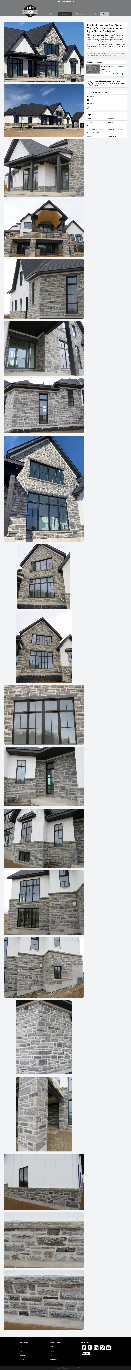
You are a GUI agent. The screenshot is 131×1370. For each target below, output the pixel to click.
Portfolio (53, 1347)
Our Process (54, 1355)
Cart (105, 14)
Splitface (89, 136)
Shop (52, 14)
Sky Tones (111, 122)
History (52, 1351)
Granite (110, 126)
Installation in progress (115, 129)
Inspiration (65, 14)
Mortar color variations (94, 133)
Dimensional (111, 119)
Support (93, 14)
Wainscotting (112, 136)
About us (79, 14)
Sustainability (54, 1359)
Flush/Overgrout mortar (94, 129)
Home (21, 1347)
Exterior (89, 119)
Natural (89, 126)
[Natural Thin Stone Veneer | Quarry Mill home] (30, 13)
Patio (109, 133)
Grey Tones (90, 122)
